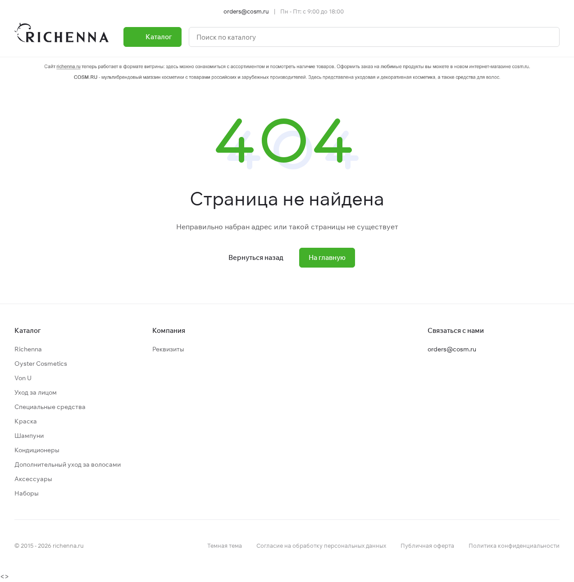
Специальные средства (50, 407)
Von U (23, 378)
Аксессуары (33, 479)
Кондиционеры (36, 450)
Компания (168, 330)
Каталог (27, 330)
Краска (25, 421)
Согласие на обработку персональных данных (321, 545)
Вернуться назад (255, 257)
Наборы (26, 493)
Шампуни (29, 436)
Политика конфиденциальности (514, 545)
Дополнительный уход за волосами (67, 464)
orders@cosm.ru (246, 11)
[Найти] (548, 36)
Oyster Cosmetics (40, 363)
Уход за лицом (35, 392)
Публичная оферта (427, 545)
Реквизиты (168, 349)
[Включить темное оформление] (556, 11)
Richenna (28, 349)
